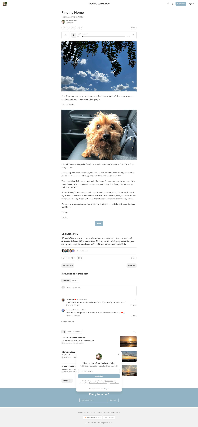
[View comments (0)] (81, 346)
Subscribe (181, 4)
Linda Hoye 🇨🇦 (71, 299)
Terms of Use (109, 381)
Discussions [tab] (77, 332)
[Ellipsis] (135, 299)
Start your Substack (94, 417)
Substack (89, 423)
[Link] (58, 233)
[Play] (73, 35)
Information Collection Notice (98, 383)
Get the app (109, 417)
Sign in (191, 4)
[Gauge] (133, 35)
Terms (105, 412)
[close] (118, 354)
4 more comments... (68, 321)
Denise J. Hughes (71, 21)
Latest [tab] (69, 332)
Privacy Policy (114, 383)
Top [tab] (64, 332)
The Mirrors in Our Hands (73, 337)
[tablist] (70, 280)
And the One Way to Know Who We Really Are (77, 340)
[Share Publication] (173, 4)
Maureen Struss (71, 310)
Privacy (99, 412)
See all (65, 381)
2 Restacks (85, 251)
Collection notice (114, 412)
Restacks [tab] (75, 280)
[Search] (168, 4)
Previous (69, 265)
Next (130, 265)
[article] (99, 341)
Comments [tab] (66, 280)
